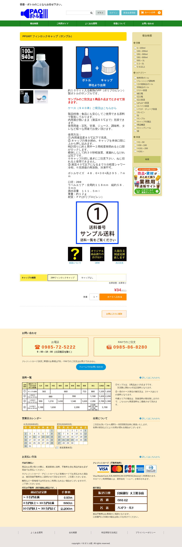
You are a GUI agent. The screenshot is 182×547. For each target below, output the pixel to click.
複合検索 (34, 23)
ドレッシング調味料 (145, 81)
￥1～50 (140, 142)
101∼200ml (142, 51)
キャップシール (143, 128)
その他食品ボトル (144, 84)
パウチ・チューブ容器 (146, 109)
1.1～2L (140, 63)
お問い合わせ (148, 23)
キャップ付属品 (143, 121)
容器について (119, 23)
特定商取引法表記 (109, 532)
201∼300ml (142, 54)
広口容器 (140, 100)
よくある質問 (91, 23)
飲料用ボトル (142, 78)
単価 (138, 137)
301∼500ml (142, 57)
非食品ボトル (142, 87)
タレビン (140, 112)
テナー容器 (141, 90)
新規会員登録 (129, 13)
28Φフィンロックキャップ (63, 277)
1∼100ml (140, 48)
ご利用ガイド (63, 23)
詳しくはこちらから (151, 377)
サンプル (140, 118)
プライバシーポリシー (146, 532)
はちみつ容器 (142, 103)
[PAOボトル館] (34, 15)
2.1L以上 (140, 67)
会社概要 (73, 532)
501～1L (140, 60)
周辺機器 (140, 125)
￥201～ (140, 151)
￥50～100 (141, 145)
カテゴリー (141, 73)
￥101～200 (142, 148)
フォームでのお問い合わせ (91, 367)
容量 (138, 43)
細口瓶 (139, 93)
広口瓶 (139, 96)
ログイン (113, 13)
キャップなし (87, 277)
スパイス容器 (142, 106)
